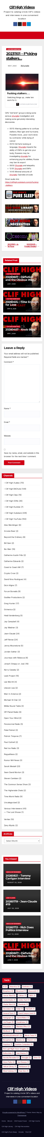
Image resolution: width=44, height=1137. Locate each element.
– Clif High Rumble (12, 507)
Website (7, 436)
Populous (7, 1044)
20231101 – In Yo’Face (13, 245)
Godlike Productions (13, 597)
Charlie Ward (9, 1004)
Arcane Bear (9, 531)
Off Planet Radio (11, 712)
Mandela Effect (23, 1027)
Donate (21, 1132)
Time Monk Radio (11, 796)
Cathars (22, 995)
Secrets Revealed (11, 1058)
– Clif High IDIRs (11, 501)
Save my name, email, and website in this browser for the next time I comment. (21, 455)
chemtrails (23, 1004)
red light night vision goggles (16, 1049)
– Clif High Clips (11, 495)
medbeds (8, 1031)
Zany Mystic (9, 825)
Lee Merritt (9, 682)
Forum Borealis (10, 591)
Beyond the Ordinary (13, 537)
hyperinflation (22, 1018)
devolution (8, 1009)
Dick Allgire (9, 585)
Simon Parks (9, 1062)
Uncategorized (10, 802)
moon (18, 1031)
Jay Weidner (9, 627)
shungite (15, 116)
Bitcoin (10, 1121)
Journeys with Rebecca (14, 658)
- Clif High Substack (13, 49)
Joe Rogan (8, 1022)
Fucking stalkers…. (18, 93)
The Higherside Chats (13, 790)
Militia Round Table (12, 706)
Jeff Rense (9, 639)
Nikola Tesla (30, 1035)
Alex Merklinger (11, 525)
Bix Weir (7, 549)
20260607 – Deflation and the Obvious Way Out (19, 279)
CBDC (32, 995)
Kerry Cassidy (10, 670)
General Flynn (9, 1013)
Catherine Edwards (12, 561)
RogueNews (9, 754)
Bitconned (21, 991)
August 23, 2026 (14, 882)
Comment (9, 362)
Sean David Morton (12, 772)
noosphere (8, 1040)
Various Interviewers (13, 808)
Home (4, 1121)
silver (37, 1058)
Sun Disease (23, 1062)
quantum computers (24, 1044)
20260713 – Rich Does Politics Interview (20, 929)
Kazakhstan (22, 1022)
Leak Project (9, 676)
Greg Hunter (9, 603)
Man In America (11, 694)
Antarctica (15, 987)
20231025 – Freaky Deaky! (30, 245)
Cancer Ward (9, 995)
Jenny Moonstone (12, 646)
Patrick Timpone (11, 736)
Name (7, 408)
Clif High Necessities (22, 1126)
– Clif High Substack (13, 513)
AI (5, 987)
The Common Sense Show (16, 784)
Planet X (31, 1040)
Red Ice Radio (10, 748)
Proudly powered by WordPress (13, 1112)
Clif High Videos (22, 7)
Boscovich (34, 991)
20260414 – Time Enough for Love (21, 303)
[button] (41, 35)
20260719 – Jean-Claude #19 (21, 903)
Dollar (19, 1009)
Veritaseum (24, 1066)
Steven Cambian (11, 778)
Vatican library (9, 1066)
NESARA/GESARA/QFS (12, 1035)
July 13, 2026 (13, 934)
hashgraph (8, 1018)
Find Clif (28, 1132)
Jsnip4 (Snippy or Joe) (14, 664)
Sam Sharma (22, 1053)
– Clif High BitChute (12, 489)
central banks (9, 1000)
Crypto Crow (9, 573)
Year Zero (24, 1071)
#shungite (25, 66)
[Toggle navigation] (22, 35)
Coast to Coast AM (12, 567)
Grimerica (8, 609)
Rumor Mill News (11, 760)
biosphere (8, 991)
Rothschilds (8, 1053)
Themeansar (21, 1115)
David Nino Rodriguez (13, 579)
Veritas (7, 819)
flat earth (30, 1009)
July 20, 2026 (13, 908)
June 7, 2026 (12, 960)
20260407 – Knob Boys (20, 329)
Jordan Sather (10, 652)
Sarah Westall (10, 766)
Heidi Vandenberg (12, 615)
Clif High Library (7, 1126)
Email (7, 422)
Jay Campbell (10, 621)
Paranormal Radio (12, 724)
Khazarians (8, 1027)
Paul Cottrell (9, 742)
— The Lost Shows (12, 812)
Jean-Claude (9, 633)
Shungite (22, 147)
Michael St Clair (11, 700)
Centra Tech (24, 1000)
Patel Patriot (9, 730)
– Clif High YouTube (12, 519)
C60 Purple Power (20, 1121)
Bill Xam (7, 543)
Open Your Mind (11, 718)
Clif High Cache (34, 1121)
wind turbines (9, 1071)
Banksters (27, 987)
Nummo (20, 1040)
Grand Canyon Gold (27, 1013)
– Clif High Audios (12, 483)
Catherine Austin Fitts (13, 555)
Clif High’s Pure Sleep (9, 1132)
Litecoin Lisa (9, 688)
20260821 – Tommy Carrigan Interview (18, 877)
